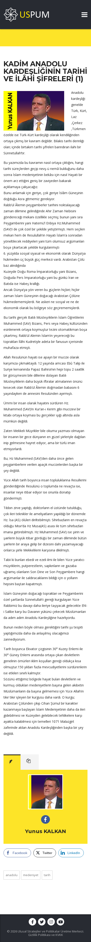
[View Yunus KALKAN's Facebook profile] (45, 819)
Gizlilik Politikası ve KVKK (45, 935)
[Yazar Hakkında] (12, 762)
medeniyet (30, 875)
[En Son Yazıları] (30, 762)
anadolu (12, 875)
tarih (47, 875)
